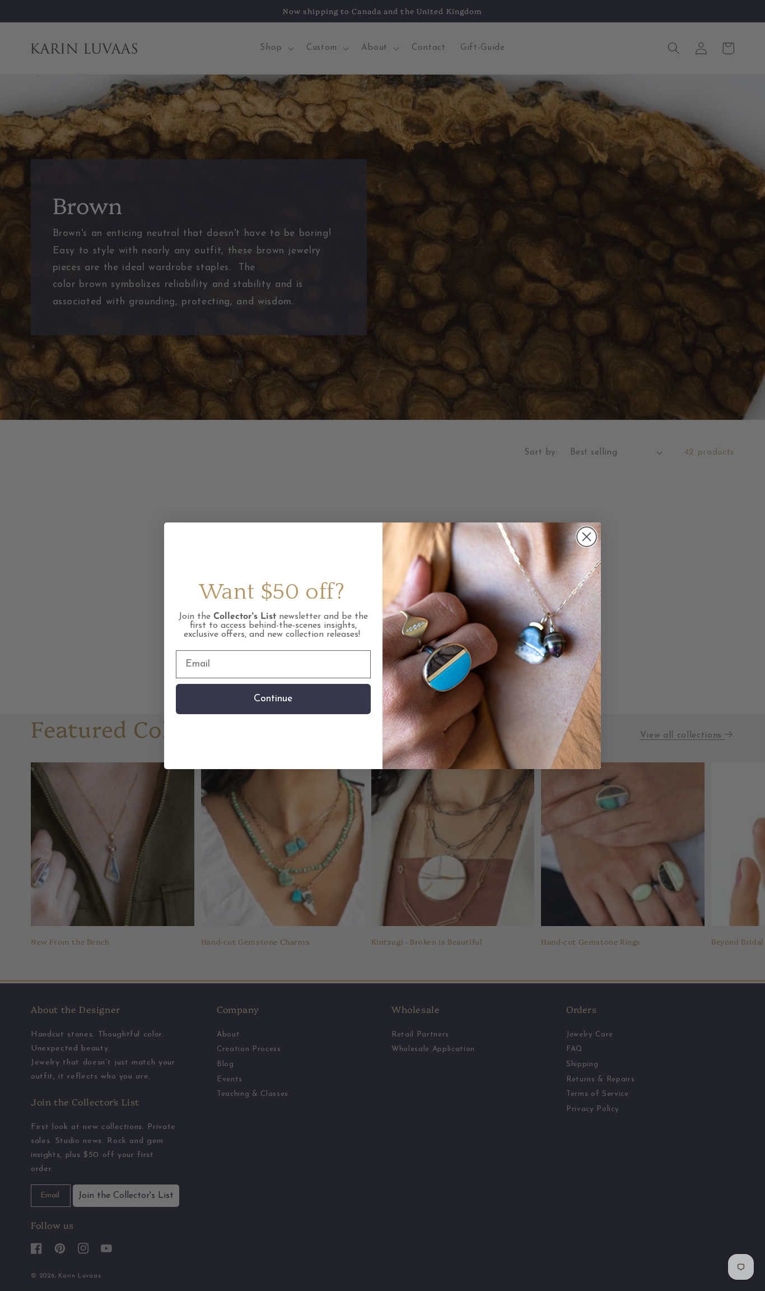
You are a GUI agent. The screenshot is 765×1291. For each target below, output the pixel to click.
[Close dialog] (586, 537)
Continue (273, 699)
